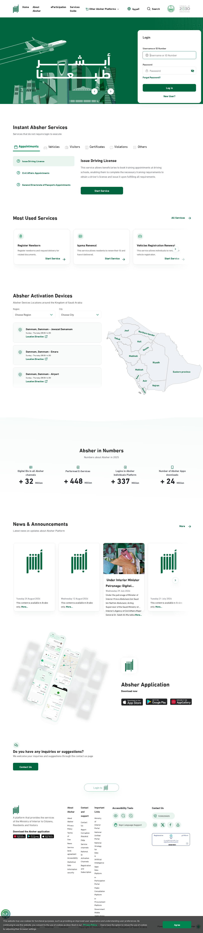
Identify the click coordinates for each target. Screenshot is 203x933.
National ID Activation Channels (85, 856)
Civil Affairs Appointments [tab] (35, 173)
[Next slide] (111, 91)
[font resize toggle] (123, 816)
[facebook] (170, 825)
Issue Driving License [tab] (33, 161)
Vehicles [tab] (54, 146)
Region (16, 308)
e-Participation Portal (100, 880)
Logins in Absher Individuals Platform (125, 471)
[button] (57, 333)
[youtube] (155, 825)
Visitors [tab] (75, 146)
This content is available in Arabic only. (32, 605)
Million (39, 483)
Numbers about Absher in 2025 (101, 457)
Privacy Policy (70, 827)
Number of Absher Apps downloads (172, 471)
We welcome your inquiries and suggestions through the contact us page (40, 756)
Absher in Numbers (101, 450)
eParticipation (58, 6)
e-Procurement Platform (100, 902)
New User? (169, 96)
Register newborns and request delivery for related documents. (38, 252)
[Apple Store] (132, 702)
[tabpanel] (101, 175)
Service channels (84, 845)
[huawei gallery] (181, 702)
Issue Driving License (99, 160)
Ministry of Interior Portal (98, 823)
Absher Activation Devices (42, 295)
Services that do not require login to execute (37, 133)
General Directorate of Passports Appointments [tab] (46, 185)
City (61, 308)
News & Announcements (40, 523)
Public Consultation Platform (100, 891)
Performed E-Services (77, 471)
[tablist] (101, 146)
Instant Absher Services (40, 126)
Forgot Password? (151, 77)
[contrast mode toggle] (116, 816)
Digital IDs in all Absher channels (31, 471)
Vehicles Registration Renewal (156, 245)
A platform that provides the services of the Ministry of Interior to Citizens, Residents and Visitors (33, 821)
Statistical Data (71, 863)
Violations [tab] (121, 146)
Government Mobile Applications (100, 912)
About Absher (37, 8)
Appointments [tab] (29, 146)
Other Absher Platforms (103, 9)
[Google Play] (156, 702)
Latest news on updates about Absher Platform (39, 530)
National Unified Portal (98, 835)
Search (156, 9)
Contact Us (26, 766)
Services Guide (75, 8)
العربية (135, 9)
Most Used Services (35, 217)
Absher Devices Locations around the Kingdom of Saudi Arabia (47, 302)
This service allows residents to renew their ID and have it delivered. (101, 252)
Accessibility (72, 857)
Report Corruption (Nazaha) (85, 833)
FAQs (83, 840)
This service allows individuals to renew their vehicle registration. (158, 252)
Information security (72, 870)
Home (25, 6)
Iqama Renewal (87, 245)
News (69, 843)
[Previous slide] (94, 91)
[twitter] (163, 825)
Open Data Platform (98, 870)
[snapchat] (178, 825)
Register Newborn (29, 245)
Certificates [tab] (97, 146)
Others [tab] (142, 146)
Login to (97, 787)
